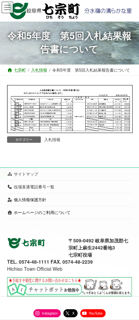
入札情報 (52, 139)
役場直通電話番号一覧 (34, 186)
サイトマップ (26, 174)
